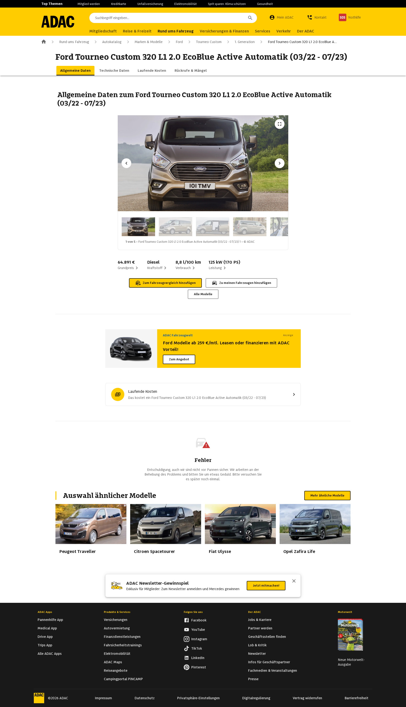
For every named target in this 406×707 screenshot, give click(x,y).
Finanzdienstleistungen (122, 637)
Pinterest (198, 667)
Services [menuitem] (262, 31)
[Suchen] (250, 18)
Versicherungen (115, 620)
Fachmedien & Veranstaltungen (272, 670)
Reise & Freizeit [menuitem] (137, 31)
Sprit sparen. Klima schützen (227, 4)
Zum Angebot (179, 359)
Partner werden (260, 628)
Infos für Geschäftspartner (269, 662)
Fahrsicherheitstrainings (123, 645)
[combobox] (173, 18)
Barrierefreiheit (356, 698)
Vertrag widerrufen (307, 698)
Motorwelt (345, 612)
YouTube (198, 630)
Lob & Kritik (257, 645)
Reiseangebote (115, 670)
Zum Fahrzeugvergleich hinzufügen (169, 283)
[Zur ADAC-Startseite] (57, 22)
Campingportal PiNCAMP (123, 679)
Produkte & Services (117, 612)
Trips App (45, 645)
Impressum (103, 698)
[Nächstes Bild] (280, 163)
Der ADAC (254, 612)
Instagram (199, 639)
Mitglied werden (89, 4)
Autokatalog (111, 42)
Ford (179, 42)
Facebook (199, 620)
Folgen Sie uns (193, 612)
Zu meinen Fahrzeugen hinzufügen (245, 283)
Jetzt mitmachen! (266, 586)
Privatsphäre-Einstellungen (198, 698)
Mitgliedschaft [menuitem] (103, 31)
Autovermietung (117, 628)
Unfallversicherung (150, 4)
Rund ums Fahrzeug (74, 42)
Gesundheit (265, 4)
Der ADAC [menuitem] (305, 31)
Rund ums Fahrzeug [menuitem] (176, 31)
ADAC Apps (45, 612)
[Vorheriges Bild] (126, 163)
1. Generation (245, 42)
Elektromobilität (185, 4)
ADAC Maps (113, 662)
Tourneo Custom (209, 42)
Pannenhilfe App (50, 620)
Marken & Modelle (149, 42)
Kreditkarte (118, 4)
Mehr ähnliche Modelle (327, 495)
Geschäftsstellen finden (267, 637)
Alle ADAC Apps (50, 653)
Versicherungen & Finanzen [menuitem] (224, 31)
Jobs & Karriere (259, 620)
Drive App (45, 637)
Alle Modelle (203, 294)
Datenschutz (145, 698)
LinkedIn (197, 658)
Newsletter (257, 653)
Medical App (47, 628)
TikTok (196, 648)
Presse (253, 679)
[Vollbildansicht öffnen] (280, 124)
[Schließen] (294, 581)
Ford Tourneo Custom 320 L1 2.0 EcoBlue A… (302, 42)
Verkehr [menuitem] (283, 31)
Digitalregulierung (256, 698)
